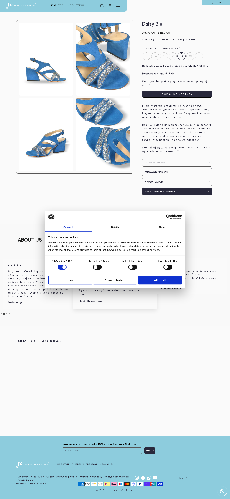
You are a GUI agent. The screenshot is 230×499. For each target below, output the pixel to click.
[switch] (97, 267)
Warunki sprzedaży (91, 476)
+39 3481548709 (39, 483)
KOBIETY (57, 5)
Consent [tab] (68, 227)
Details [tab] (115, 227)
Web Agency (127, 490)
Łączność (23, 476)
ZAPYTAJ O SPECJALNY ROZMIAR (160, 191)
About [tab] (161, 227)
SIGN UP (150, 450)
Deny (70, 280)
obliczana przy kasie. (183, 39)
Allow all (160, 280)
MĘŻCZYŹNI (76, 5)
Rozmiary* (160, 48)
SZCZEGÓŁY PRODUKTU (155, 162)
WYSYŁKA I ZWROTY (154, 182)
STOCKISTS (107, 464)
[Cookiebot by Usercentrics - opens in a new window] (168, 217)
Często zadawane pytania (61, 476)
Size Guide (37, 476)
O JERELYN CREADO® (84, 464)
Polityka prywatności (117, 476)
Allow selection (115, 280)
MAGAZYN (63, 464)
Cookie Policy (25, 480)
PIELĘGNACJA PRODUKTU (156, 172)
